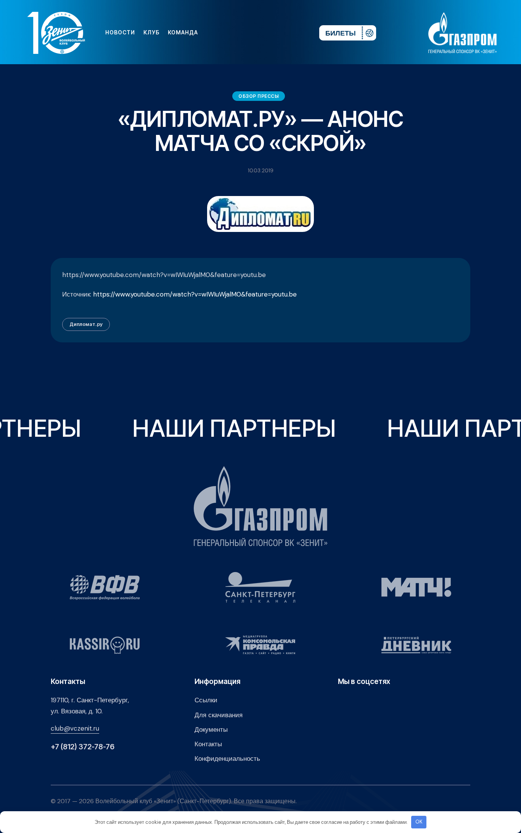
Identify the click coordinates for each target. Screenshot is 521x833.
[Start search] (290, 32)
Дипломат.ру (86, 324)
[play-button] (254, 32)
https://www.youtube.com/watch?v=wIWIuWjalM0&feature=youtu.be (195, 294)
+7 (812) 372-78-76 (82, 746)
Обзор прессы (258, 96)
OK (419, 821)
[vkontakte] (230, 32)
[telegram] (267, 32)
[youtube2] (242, 32)
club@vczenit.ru (75, 728)
